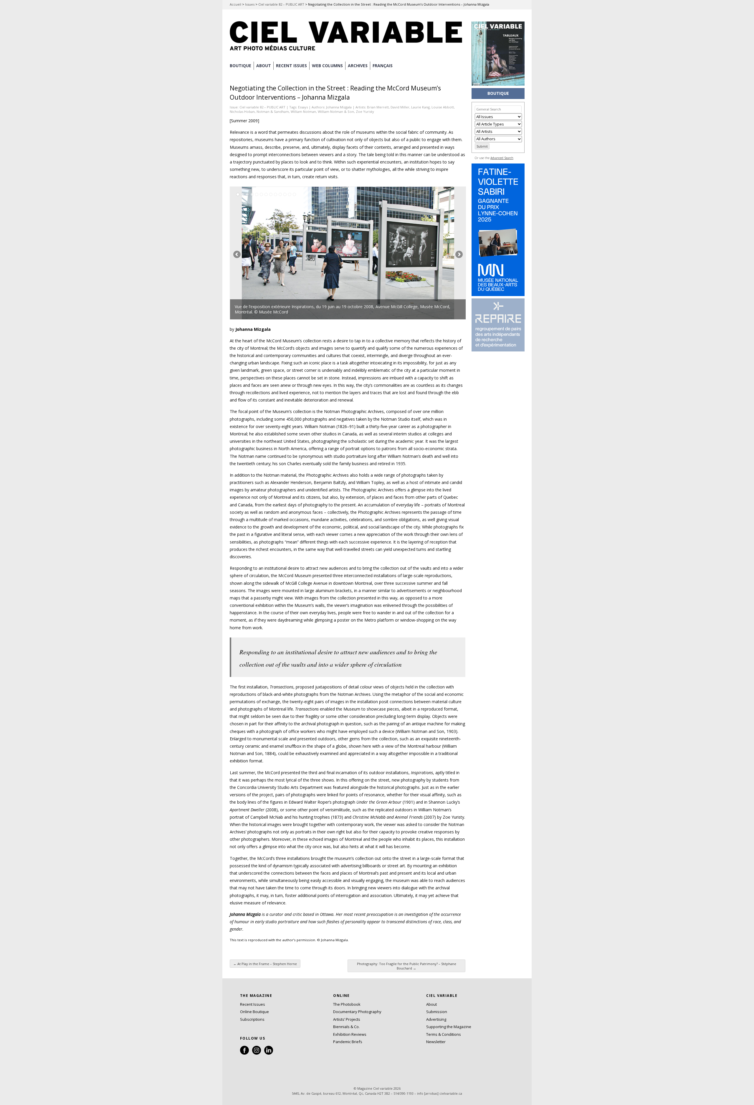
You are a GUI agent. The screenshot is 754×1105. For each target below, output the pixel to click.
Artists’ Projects (346, 1019)
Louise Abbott (442, 107)
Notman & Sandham (273, 111)
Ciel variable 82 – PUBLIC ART (281, 4)
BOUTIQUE (240, 65)
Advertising (436, 1019)
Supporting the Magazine (448, 1026)
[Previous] (289, 253)
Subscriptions (252, 1019)
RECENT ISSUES (291, 65)
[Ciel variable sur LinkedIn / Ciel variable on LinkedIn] (268, 1053)
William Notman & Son (336, 111)
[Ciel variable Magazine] (347, 51)
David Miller (400, 107)
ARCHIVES (358, 65)
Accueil (235, 4)
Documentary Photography (357, 1011)
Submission (436, 1011)
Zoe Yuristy (365, 111)
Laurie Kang (420, 107)
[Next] (407, 253)
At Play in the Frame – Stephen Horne (265, 964)
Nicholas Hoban (242, 111)
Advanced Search (501, 158)
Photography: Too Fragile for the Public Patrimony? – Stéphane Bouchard (406, 966)
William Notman (303, 111)
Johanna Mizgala (339, 107)
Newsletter (436, 1041)
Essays (303, 107)
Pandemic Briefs (347, 1041)
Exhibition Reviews (349, 1034)
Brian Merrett (378, 107)
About (263, 65)
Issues (249, 4)
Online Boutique (254, 1011)
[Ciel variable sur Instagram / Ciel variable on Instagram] (256, 1053)
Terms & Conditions (443, 1034)
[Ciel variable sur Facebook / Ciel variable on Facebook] (244, 1053)
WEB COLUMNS (327, 65)
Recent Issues (252, 1004)
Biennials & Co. (346, 1026)
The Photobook (347, 1004)
